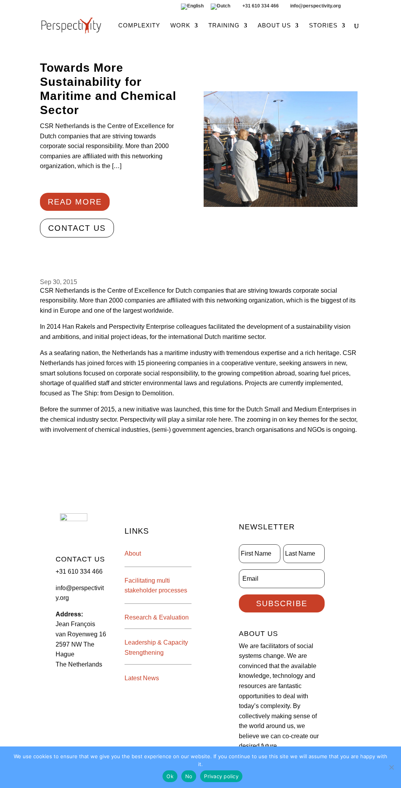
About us (274, 26)
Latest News (142, 678)
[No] (391, 767)
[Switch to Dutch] (220, 8)
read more (75, 201)
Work (180, 26)
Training (224, 26)
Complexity (139, 26)
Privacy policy (221, 776)
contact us (77, 228)
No (189, 776)
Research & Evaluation (157, 617)
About (133, 553)
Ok (169, 776)
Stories (323, 26)
